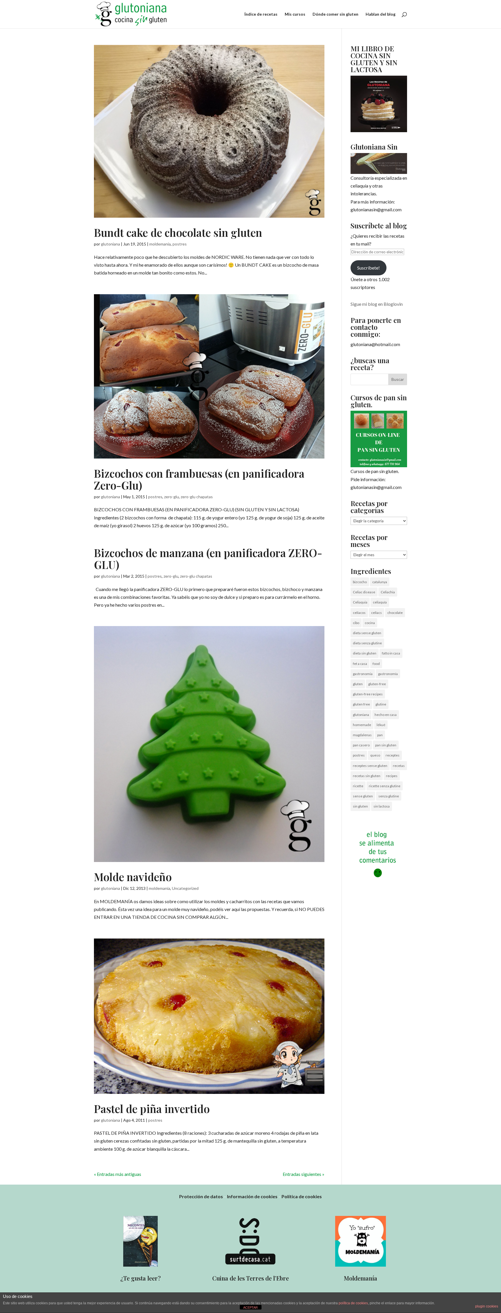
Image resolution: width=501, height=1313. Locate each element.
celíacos (359, 612)
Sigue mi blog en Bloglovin (377, 304)
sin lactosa (381, 806)
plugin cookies (486, 1306)
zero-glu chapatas (197, 496)
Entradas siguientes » (303, 1174)
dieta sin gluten (364, 653)
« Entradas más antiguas (117, 1174)
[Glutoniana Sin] (379, 163)
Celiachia (388, 592)
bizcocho (360, 582)
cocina (370, 623)
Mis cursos (295, 14)
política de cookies (353, 1303)
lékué (381, 725)
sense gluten (363, 796)
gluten (358, 684)
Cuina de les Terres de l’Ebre (250, 1278)
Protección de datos (201, 1196)
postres (180, 243)
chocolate (395, 612)
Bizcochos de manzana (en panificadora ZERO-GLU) (208, 558)
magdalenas (362, 735)
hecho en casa (386, 714)
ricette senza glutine (384, 786)
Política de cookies (302, 1196)
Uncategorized (185, 888)
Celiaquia (360, 602)
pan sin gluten (385, 745)
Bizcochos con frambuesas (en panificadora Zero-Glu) (199, 479)
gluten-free (377, 684)
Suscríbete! (368, 267)
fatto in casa (391, 653)
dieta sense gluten (367, 633)
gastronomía (388, 674)
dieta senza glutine (367, 643)
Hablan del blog (380, 14)
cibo (356, 623)
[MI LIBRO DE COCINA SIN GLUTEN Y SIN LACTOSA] (379, 130)
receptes (393, 755)
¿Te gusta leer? (140, 1278)
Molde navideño (133, 877)
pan (380, 735)
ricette (358, 786)
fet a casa (360, 663)
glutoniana (110, 243)
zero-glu (171, 496)
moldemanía (160, 243)
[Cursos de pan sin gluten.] (379, 439)
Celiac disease (364, 592)
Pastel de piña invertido (152, 1108)
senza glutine (388, 796)
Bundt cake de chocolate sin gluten (178, 232)
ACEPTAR (250, 1307)
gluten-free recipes (368, 694)
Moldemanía (360, 1278)
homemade (362, 725)
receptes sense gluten (370, 765)
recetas (399, 765)
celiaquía (380, 602)
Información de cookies (252, 1196)
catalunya (379, 582)
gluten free (361, 704)
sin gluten (360, 806)
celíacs (376, 612)
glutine (380, 704)
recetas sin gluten (366, 776)
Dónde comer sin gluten (335, 14)
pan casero (361, 745)
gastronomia (363, 674)
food (376, 663)
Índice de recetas (260, 14)
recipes (391, 776)
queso (375, 755)
